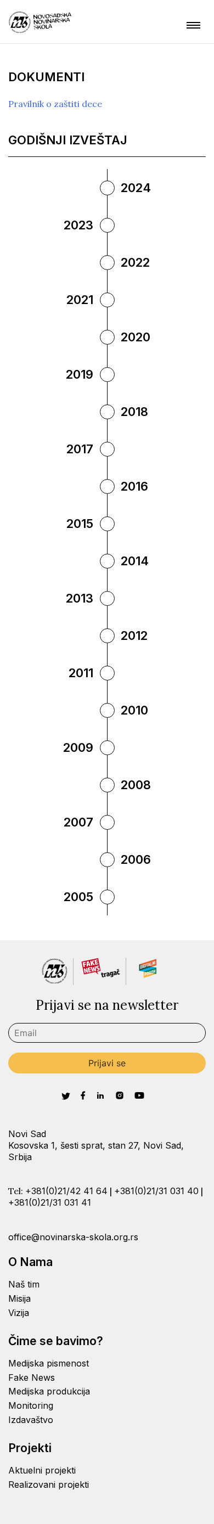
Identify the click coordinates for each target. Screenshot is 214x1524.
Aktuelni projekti (42, 1470)
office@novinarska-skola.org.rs (73, 1236)
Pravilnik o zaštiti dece (55, 103)
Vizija (18, 1312)
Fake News (31, 1377)
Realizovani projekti (48, 1484)
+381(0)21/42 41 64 (66, 1190)
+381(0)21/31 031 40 (156, 1190)
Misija (19, 1298)
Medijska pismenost (48, 1363)
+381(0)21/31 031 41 (49, 1202)
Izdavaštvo (30, 1419)
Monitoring (30, 1405)
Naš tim (24, 1284)
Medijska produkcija (49, 1391)
